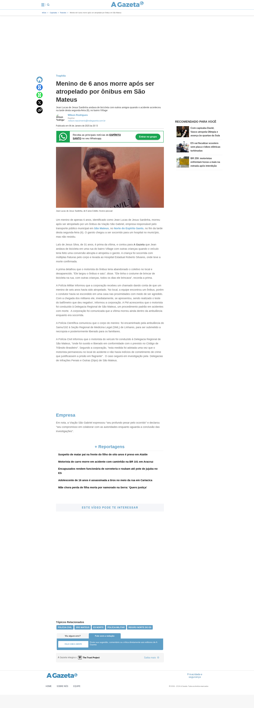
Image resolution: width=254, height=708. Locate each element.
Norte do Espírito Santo (128, 228)
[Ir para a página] (127, 4)
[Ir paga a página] (39, 80)
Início (44, 13)
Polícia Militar (116, 627)
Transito (63, 13)
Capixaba (53, 13)
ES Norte (98, 627)
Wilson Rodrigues (78, 115)
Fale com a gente (73, 644)
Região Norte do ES (139, 627)
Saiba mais (150, 657)
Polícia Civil (65, 627)
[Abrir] (42, 4)
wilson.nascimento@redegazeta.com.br (87, 121)
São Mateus (101, 228)
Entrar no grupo (148, 136)
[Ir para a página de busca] (48, 4)
